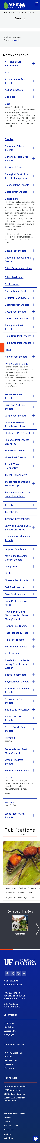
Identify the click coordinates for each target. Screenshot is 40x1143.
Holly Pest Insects (15, 450)
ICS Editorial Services (14, 1093)
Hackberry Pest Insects (18, 433)
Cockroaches (12, 284)
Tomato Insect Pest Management (16, 751)
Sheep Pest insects (15, 674)
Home (6, 13)
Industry (13, 13)
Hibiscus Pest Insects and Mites (17, 441)
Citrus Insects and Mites (18, 268)
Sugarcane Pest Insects (18, 709)
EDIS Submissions (12, 1090)
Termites (10, 737)
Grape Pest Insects (15, 415)
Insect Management (16, 475)
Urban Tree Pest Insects (14, 761)
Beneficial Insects (15, 167)
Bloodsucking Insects (17, 185)
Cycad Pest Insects (15, 311)
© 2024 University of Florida (14, 1113)
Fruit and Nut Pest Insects (15, 406)
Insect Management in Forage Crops (17, 483)
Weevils (9, 802)
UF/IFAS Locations (13, 1052)
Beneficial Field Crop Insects (16, 158)
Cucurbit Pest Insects (17, 304)
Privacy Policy (9, 1130)
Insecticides (11, 512)
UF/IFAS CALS (10, 1060)
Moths (8, 573)
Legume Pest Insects (17, 549)
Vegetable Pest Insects (18, 770)
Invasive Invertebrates (17, 519)
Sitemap (7, 1117)
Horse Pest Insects (15, 457)
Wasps (8, 777)
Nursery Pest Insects (16, 580)
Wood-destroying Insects (15, 815)
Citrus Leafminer (14, 277)
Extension (9, 1068)
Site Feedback (11, 1004)
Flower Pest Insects (16, 356)
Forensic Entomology (16, 363)
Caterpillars (11, 198)
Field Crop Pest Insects (18, 342)
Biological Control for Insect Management (17, 176)
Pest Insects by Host (16, 632)
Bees (7, 103)
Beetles (9, 139)
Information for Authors (15, 1086)
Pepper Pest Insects (16, 626)
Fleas (8, 349)
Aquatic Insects (14, 89)
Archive (7, 1122)
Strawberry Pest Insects (14, 700)
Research (8, 1064)
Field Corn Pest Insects (18, 336)
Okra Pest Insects (15, 594)
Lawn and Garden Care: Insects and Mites (18, 527)
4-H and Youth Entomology (13, 63)
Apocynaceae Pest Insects (15, 81)
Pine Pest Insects (14, 639)
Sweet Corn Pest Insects (14, 718)
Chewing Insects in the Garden (18, 259)
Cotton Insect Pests (16, 291)
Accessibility (10, 1030)
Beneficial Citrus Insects (14, 148)
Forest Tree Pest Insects (14, 396)
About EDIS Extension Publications (14, 1099)
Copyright (9, 1034)
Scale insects (12, 653)
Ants (7, 72)
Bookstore (9, 1027)
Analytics (7, 1134)
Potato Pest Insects (16, 646)
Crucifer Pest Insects (17, 298)
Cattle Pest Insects (15, 250)
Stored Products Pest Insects (17, 690)
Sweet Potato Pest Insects (15, 728)
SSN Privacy (8, 1138)
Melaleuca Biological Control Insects (16, 557)
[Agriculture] (20, 923)
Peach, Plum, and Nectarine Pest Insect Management (17, 615)
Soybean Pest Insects (17, 681)
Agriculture (22, 13)
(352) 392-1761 (12, 1006)
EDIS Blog (9, 1023)
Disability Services (11, 1126)
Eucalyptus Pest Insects (14, 327)
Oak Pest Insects (14, 587)
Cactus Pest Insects (16, 191)
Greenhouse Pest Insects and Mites (15, 424)
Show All (21, 834)
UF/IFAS (8, 1056)
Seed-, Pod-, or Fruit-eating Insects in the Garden (17, 664)
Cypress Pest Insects (16, 318)
